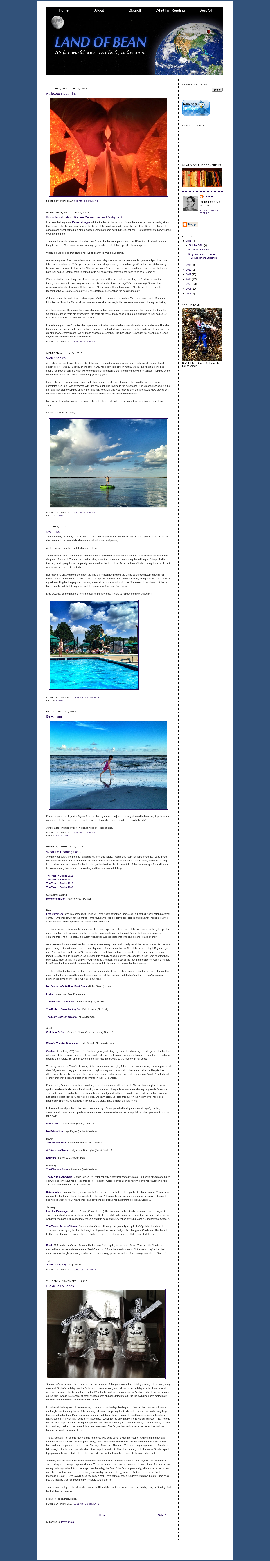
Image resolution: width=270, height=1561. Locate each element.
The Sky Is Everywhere (59, 1177)
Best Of (205, 10)
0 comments (91, 201)
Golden (50, 1051)
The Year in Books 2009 (60, 887)
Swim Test (53, 532)
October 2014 (196, 245)
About (99, 10)
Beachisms (54, 716)
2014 (189, 241)
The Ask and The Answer (60, 1001)
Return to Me (53, 1192)
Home (64, 10)
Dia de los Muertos (60, 1286)
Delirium (51, 1157)
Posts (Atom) (68, 1521)
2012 (189, 269)
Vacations (62, 835)
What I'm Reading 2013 (63, 852)
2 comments (92, 1270)
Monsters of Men (55, 898)
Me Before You (54, 1131)
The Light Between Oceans (61, 1017)
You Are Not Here (56, 1142)
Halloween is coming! (62, 93)
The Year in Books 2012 (59, 875)
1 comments (91, 342)
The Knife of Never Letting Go (63, 1009)
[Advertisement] (200, 393)
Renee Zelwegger (81, 222)
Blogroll (135, 10)
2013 (189, 265)
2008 (189, 288)
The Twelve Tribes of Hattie (61, 1226)
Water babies (56, 358)
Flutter (50, 994)
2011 (189, 274)
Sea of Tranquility (56, 1264)
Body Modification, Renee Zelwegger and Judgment (84, 217)
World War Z (53, 1123)
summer (60, 515)
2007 (189, 293)
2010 (189, 279)
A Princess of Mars (57, 1150)
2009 (189, 284)
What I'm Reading (170, 10)
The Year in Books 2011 (59, 879)
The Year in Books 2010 (59, 883)
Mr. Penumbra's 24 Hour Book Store (67, 986)
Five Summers (55, 914)
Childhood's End (55, 1032)
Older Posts (164, 1515)
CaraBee (208, 197)
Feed (49, 1245)
